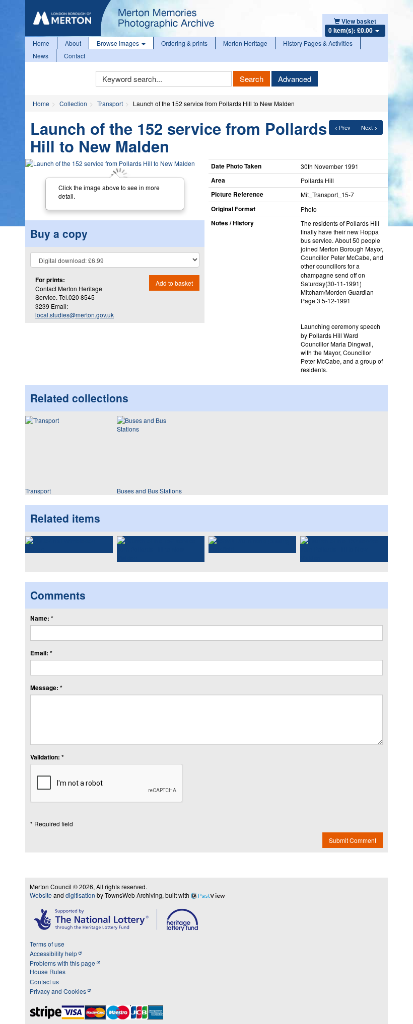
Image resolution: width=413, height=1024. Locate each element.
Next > (369, 127)
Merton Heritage (245, 43)
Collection (73, 103)
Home (41, 43)
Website (41, 895)
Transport (110, 103)
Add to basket (174, 283)
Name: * (41, 618)
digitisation (80, 895)
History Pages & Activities (318, 43)
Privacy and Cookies (59, 991)
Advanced (294, 78)
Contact (74, 55)
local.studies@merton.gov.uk (74, 314)
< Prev (342, 127)
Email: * (41, 653)
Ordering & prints (184, 43)
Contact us (44, 981)
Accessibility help (54, 953)
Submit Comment (352, 840)
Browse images (119, 43)
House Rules (47, 971)
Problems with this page (63, 963)
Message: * (46, 688)
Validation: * (47, 757)
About (73, 43)
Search (251, 78)
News (40, 55)
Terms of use (47, 944)
